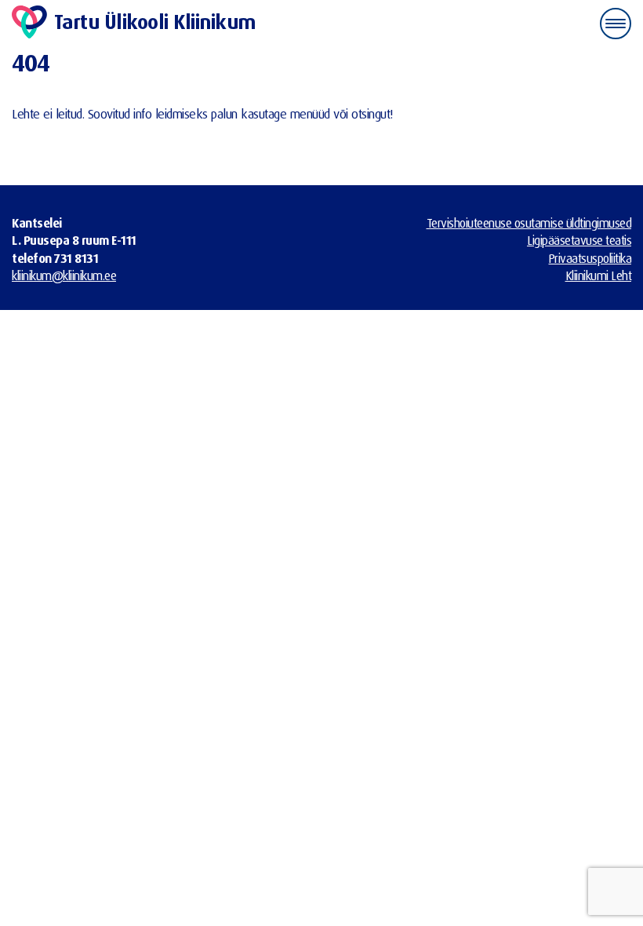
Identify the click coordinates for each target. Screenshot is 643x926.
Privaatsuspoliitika (590, 258)
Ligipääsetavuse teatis (579, 240)
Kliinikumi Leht (598, 275)
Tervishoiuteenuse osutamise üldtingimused (529, 223)
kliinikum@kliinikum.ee (64, 275)
